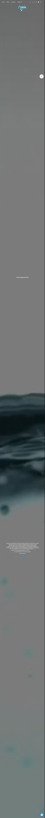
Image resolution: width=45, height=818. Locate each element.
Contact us (19, 2)
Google (22, 554)
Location (13, 2)
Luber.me (32, 550)
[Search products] (42, 76)
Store (3, 2)
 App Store (22, 556)
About (8, 2)
